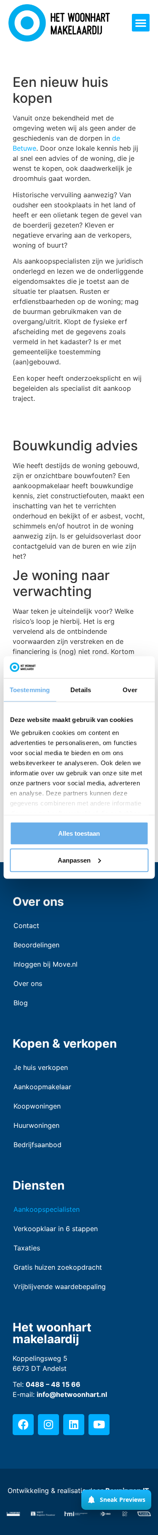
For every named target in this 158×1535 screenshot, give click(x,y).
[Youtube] (99, 1424)
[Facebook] (23, 1424)
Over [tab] (130, 689)
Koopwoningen (37, 1106)
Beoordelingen (36, 945)
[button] (141, 22)
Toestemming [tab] (30, 689)
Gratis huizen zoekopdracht (57, 1267)
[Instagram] (48, 1424)
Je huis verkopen (40, 1067)
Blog (20, 1003)
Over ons (27, 983)
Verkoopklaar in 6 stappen (55, 1228)
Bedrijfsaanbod (37, 1144)
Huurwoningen (36, 1125)
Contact (26, 925)
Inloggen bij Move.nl (45, 964)
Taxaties (26, 1248)
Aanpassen (74, 859)
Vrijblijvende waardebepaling (59, 1286)
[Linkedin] (73, 1424)
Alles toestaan (79, 833)
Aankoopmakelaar (42, 1087)
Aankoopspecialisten (46, 1209)
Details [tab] (80, 689)
